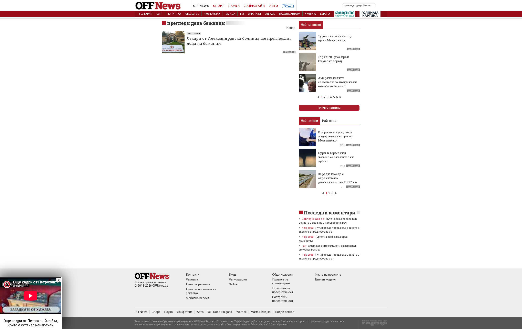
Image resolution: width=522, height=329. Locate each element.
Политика (174, 13)
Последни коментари (329, 213)
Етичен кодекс (325, 279)
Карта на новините (328, 274)
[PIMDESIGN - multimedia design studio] (373, 324)
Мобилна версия (197, 298)
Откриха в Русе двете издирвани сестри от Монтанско (335, 136)
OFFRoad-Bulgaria (220, 312)
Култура (310, 13)
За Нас (234, 284)
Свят (159, 13)
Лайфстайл (254, 6)
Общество (192, 13)
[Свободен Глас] (344, 15)
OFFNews (141, 312)
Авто (273, 6)
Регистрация (238, 279)
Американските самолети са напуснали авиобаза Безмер (337, 82)
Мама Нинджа (261, 312)
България (145, 13)
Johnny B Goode (313, 218)
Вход (232, 274)
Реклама (192, 279)
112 (242, 13)
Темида (230, 13)
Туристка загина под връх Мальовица (335, 38)
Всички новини (329, 108)
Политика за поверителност (282, 290)
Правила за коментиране (281, 281)
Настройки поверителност (282, 299)
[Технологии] (288, 6)
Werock (241, 312)
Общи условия (282, 274)
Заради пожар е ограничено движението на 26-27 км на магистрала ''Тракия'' (337, 182)
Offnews (201, 6)
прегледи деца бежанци (196, 23)
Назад (290, 28)
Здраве (270, 13)
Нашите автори (289, 13)
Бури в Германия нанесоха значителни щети (336, 157)
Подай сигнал (284, 312)
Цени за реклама (198, 284)
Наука (234, 6)
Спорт (218, 6)
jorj (304, 245)
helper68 (308, 227)
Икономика (212, 13)
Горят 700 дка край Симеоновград (333, 59)
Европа (325, 13)
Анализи (254, 13)
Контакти (192, 274)
